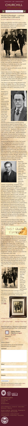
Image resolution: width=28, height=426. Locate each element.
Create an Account (14, 414)
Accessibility (21, 415)
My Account (4, 408)
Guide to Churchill (5, 411)
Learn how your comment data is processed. (13, 384)
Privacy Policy (13, 415)
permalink (10, 318)
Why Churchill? (14, 411)
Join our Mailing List (6, 406)
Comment (3, 348)
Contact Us (14, 406)
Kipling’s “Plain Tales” (21, 322)
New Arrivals (14, 410)
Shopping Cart (21, 410)
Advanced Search (19, 1)
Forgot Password (5, 415)
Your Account (8, 1)
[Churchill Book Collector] (14, 6)
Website (3, 375)
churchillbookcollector (14, 19)
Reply (6, 339)
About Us (9, 408)
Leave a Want (21, 406)
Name (2, 364)
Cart (13, 1)
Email (2, 370)
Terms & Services (5, 414)
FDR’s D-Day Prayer (7, 321)
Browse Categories (5, 410)
